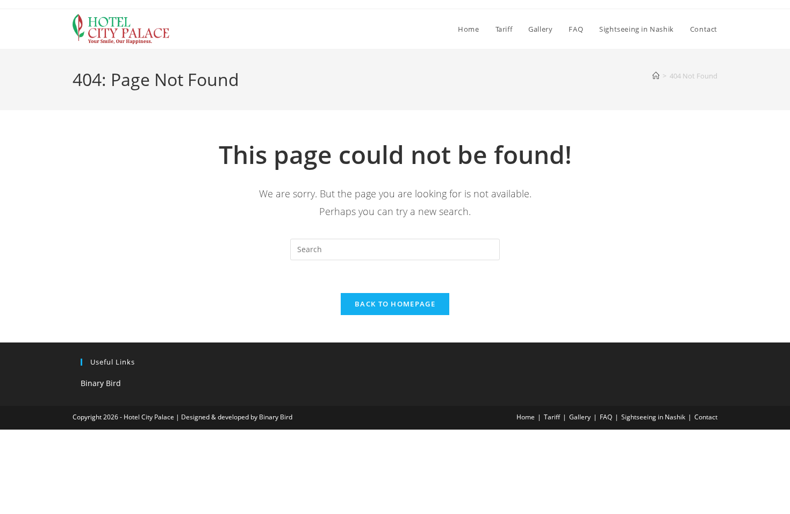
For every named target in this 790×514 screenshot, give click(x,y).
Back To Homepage (395, 304)
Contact (705, 417)
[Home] (655, 76)
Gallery (580, 417)
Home (525, 417)
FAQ (606, 417)
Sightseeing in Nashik (653, 417)
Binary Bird (101, 383)
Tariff (552, 417)
